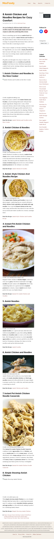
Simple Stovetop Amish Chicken (21, 511)
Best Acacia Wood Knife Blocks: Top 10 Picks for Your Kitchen (43, 91)
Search (41, 13)
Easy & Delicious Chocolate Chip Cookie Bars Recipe (16, 518)
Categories (42, 41)
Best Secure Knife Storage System (43, 115)
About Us (40, 3)
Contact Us (47, 3)
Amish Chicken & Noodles (19, 168)
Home (29, 3)
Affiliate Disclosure (37, 534)
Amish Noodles (16, 347)
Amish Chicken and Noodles (20, 388)
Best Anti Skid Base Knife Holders (43, 61)
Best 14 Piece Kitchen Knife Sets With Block (43, 82)
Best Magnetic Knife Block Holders (43, 100)
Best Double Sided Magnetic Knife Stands (43, 68)
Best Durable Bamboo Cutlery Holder (44, 129)
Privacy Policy (21, 534)
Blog (34, 3)
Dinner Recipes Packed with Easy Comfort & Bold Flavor (17, 515)
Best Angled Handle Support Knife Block (43, 122)
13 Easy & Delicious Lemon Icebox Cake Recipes (15, 516)
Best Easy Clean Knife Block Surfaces (43, 75)
